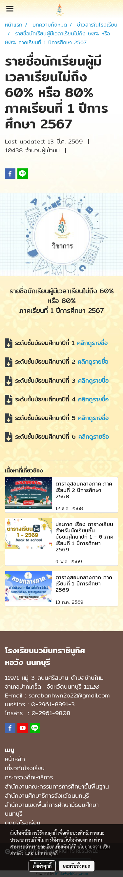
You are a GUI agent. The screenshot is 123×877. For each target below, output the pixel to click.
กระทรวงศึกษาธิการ (29, 777)
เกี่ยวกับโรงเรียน (25, 768)
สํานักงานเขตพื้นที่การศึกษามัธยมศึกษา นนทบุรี (52, 809)
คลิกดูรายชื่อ (92, 343)
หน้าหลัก (15, 759)
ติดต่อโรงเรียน (22, 823)
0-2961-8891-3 (53, 704)
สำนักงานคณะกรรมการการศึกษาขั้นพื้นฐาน (57, 786)
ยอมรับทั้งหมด (77, 866)
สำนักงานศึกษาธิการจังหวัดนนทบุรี (47, 795)
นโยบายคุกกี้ (46, 853)
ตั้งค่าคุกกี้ (42, 866)
